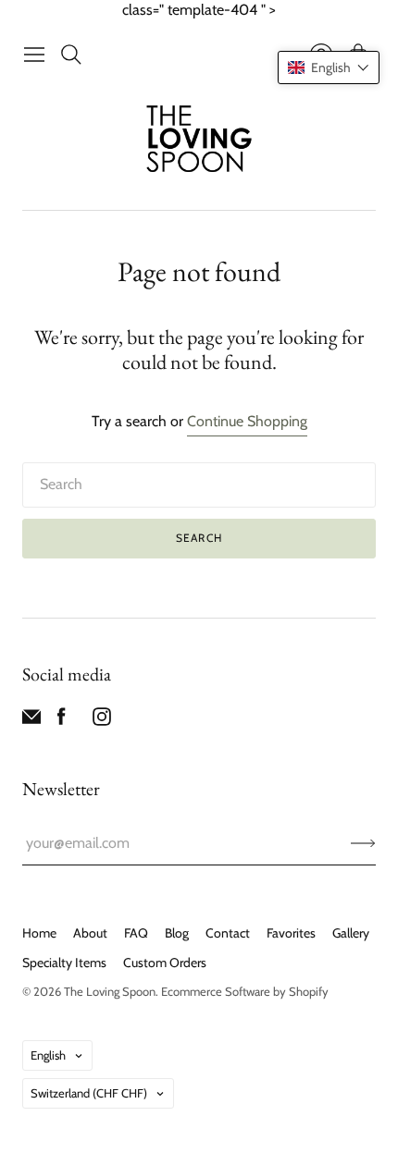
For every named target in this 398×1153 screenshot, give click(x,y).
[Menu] (34, 54)
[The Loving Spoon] (199, 141)
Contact (227, 933)
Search (199, 538)
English (48, 1055)
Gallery (350, 933)
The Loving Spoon (109, 991)
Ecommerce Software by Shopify (245, 991)
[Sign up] (363, 843)
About (90, 933)
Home (39, 933)
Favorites (291, 933)
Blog (177, 933)
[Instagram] (102, 721)
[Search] (71, 54)
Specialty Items (64, 962)
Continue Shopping (247, 421)
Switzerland (89, 1093)
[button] (329, 67)
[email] (31, 721)
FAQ (136, 933)
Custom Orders (164, 962)
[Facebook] (61, 721)
